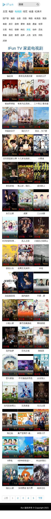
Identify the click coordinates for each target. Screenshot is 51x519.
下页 (40, 498)
